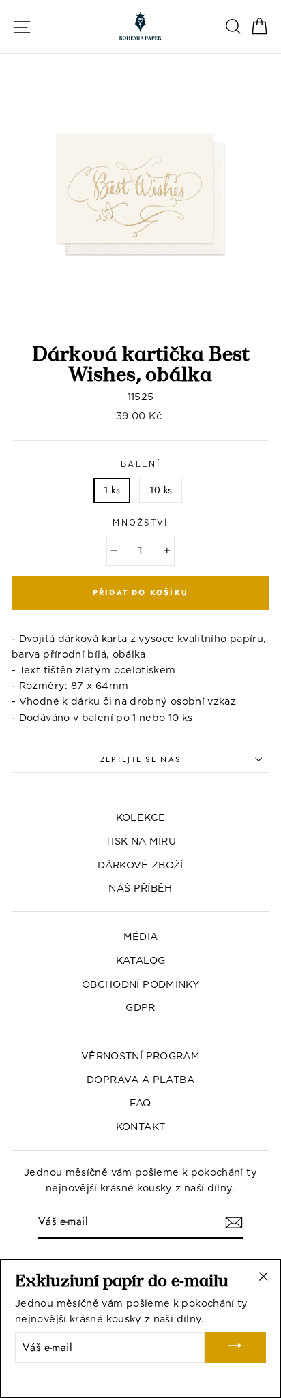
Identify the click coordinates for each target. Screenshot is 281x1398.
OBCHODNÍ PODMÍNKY (140, 984)
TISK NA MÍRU (140, 841)
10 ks (161, 490)
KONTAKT (141, 1126)
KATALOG (141, 960)
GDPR (140, 1007)
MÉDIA (140, 936)
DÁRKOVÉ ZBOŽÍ (140, 864)
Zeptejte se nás (140, 759)
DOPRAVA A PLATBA (140, 1079)
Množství (140, 523)
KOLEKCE (141, 817)
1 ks (112, 490)
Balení (140, 464)
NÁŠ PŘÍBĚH (140, 888)
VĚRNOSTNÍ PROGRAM (140, 1055)
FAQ (140, 1102)
